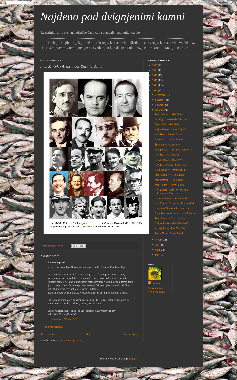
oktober (159, 104)
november (160, 99)
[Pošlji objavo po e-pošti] (72, 246)
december (160, 94)
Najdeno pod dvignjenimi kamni (112, 16)
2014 (155, 85)
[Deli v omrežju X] (78, 246)
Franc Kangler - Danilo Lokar (170, 174)
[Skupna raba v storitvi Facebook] (81, 246)
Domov (90, 334)
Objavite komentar (53, 326)
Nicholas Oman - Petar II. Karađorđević (175, 213)
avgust (159, 239)
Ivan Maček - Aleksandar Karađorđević (175, 203)
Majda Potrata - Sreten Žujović (170, 129)
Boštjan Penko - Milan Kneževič (171, 223)
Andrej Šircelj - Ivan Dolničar (170, 228)
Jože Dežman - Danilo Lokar (169, 179)
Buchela (156, 283)
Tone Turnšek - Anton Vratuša (170, 218)
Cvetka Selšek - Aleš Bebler (169, 159)
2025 (155, 65)
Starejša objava (130, 334)
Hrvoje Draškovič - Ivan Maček (171, 164)
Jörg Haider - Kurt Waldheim (169, 184)
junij (157, 249)
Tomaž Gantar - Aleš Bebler (169, 114)
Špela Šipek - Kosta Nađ (167, 144)
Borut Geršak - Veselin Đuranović (172, 208)
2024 (155, 70)
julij (157, 244)
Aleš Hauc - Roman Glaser (168, 134)
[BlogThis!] (75, 246)
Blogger (132, 358)
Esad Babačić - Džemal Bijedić (171, 169)
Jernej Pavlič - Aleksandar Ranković (173, 149)
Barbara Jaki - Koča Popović (169, 139)
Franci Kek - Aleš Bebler (167, 124)
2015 (155, 80)
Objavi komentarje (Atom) (69, 340)
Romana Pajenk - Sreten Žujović (171, 198)
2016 (155, 75)
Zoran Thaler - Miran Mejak (169, 233)
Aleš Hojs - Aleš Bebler (167, 154)
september (160, 109)
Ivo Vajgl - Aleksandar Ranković (171, 119)
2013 (155, 90)
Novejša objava (49, 334)
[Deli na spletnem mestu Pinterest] (84, 246)
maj (157, 254)
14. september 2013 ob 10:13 (62, 319)
